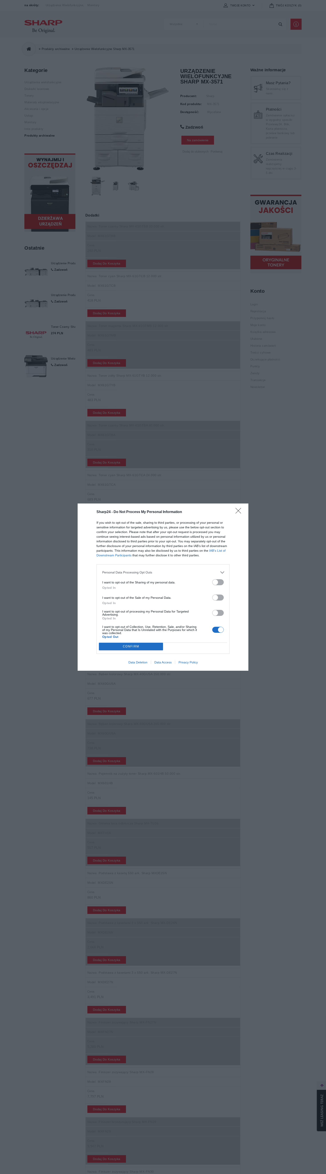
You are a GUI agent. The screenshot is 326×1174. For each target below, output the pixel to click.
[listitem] (163, 572)
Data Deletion (137, 662)
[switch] (218, 582)
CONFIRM (131, 646)
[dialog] (163, 587)
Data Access (163, 662)
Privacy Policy (188, 662)
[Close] (240, 512)
